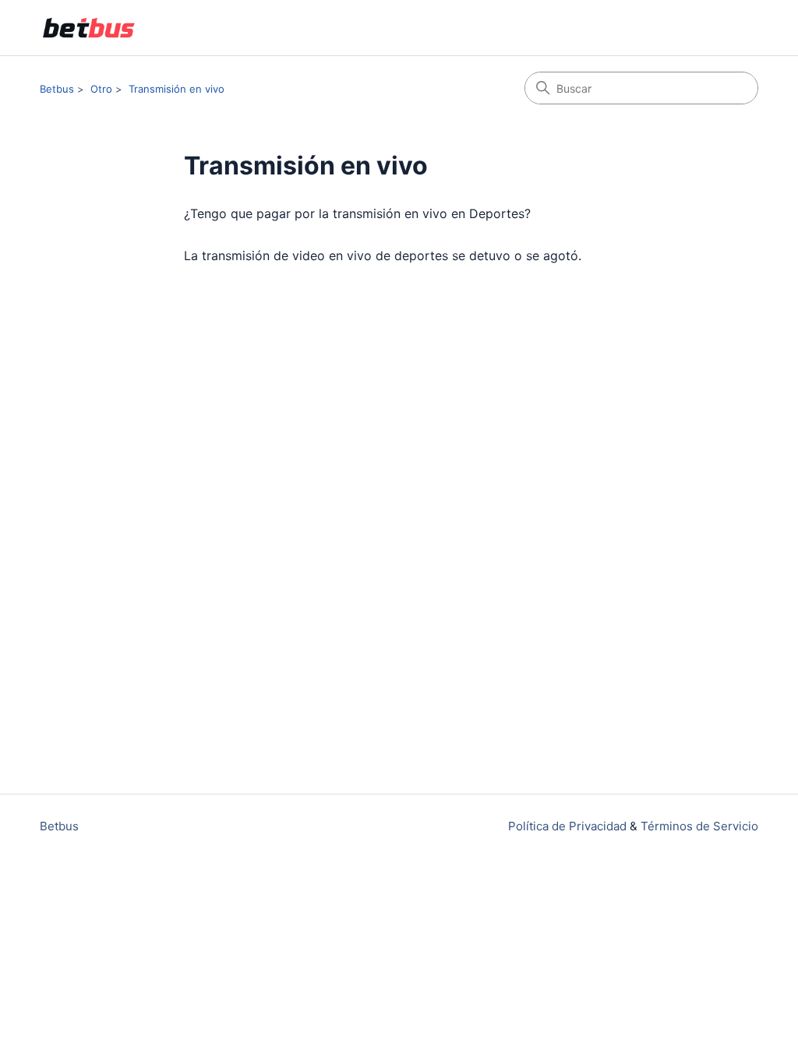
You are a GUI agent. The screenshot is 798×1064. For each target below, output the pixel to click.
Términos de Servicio (699, 826)
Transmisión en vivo (176, 89)
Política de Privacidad (567, 826)
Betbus (57, 89)
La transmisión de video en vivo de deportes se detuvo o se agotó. (382, 255)
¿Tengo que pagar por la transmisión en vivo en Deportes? (357, 213)
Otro (101, 89)
